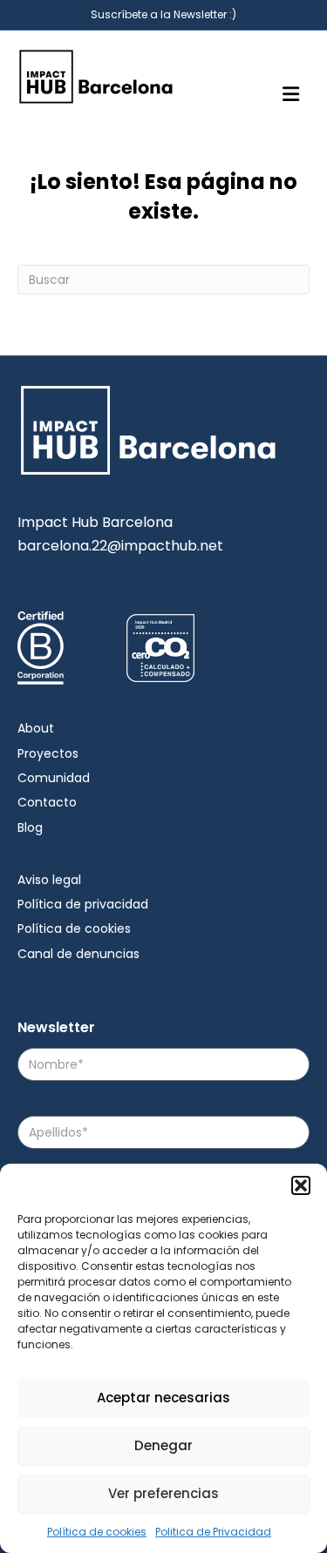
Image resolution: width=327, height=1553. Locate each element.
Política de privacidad (82, 904)
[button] (301, 1185)
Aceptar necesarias (163, 1397)
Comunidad (53, 778)
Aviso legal (49, 879)
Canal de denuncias (78, 953)
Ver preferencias (163, 1493)
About (35, 728)
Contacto (47, 802)
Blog (30, 827)
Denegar (163, 1445)
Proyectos (47, 753)
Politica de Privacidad (213, 1531)
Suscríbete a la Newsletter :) (163, 14)
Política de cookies (96, 1531)
